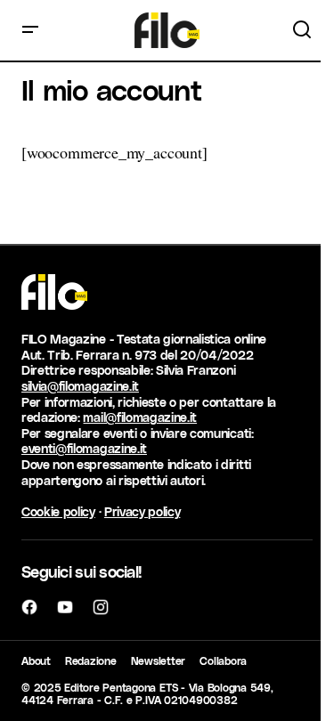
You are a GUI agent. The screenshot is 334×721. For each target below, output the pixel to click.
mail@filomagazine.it (140, 417)
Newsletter (158, 660)
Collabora (223, 660)
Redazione (91, 660)
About (36, 660)
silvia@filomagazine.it (80, 385)
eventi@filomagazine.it (84, 448)
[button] (30, 30)
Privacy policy (142, 511)
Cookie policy (58, 511)
